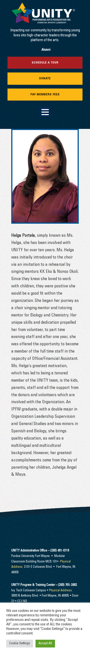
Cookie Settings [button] (19, 643)
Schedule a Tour (45, 62)
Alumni (46, 50)
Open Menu (45, 112)
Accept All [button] (45, 643)
